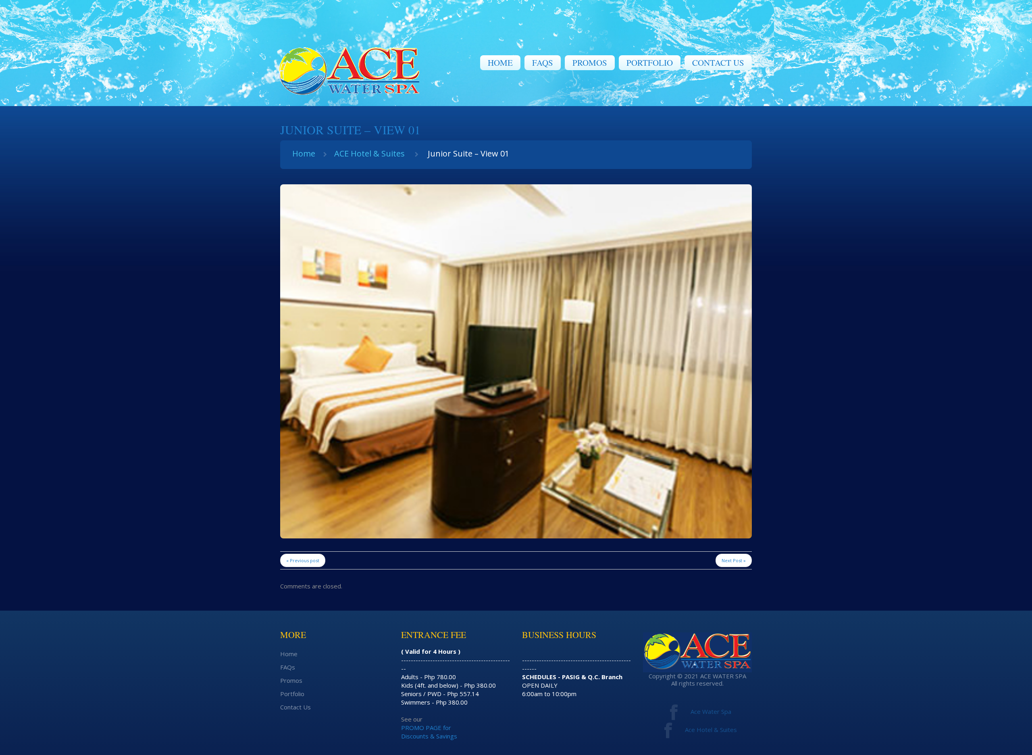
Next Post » (734, 560)
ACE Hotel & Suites (369, 153)
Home (500, 62)
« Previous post (302, 560)
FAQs (542, 62)
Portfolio (649, 62)
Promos (589, 62)
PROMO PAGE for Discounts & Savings (429, 732)
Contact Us (718, 62)
